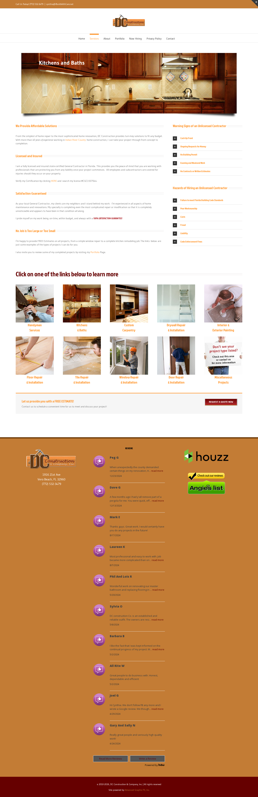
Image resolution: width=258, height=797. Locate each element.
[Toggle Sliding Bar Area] (254, 3)
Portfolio (95, 252)
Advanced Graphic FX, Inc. (137, 789)
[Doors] (176, 339)
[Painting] (223, 287)
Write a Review (147, 758)
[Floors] (35, 339)
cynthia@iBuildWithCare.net (59, 4)
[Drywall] (176, 287)
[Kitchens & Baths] (82, 287)
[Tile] (82, 339)
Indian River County (75, 139)
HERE (54, 180)
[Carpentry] (129, 287)
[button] (207, 138)
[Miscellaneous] (223, 339)
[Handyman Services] (35, 287)
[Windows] (129, 339)
